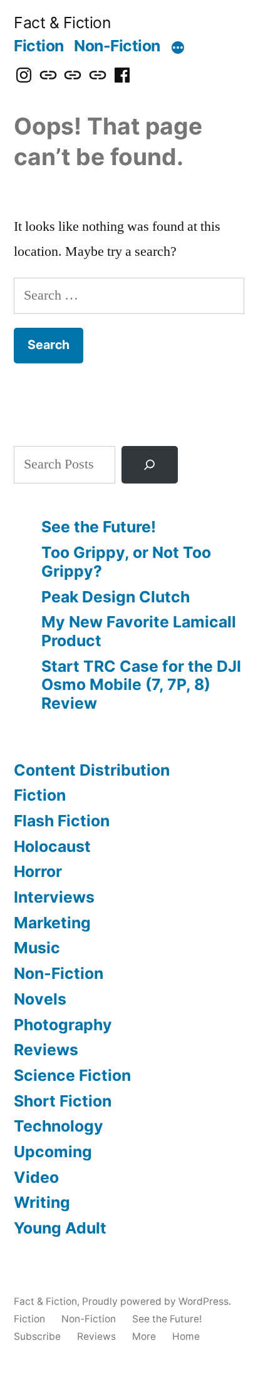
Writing (42, 1202)
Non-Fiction (117, 45)
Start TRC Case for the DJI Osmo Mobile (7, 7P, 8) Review (141, 684)
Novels (40, 999)
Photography (63, 1024)
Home (186, 1336)
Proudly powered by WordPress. (156, 1301)
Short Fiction (62, 1101)
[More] (177, 48)
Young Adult (60, 1227)
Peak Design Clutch (115, 596)
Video (36, 1177)
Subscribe (37, 1336)
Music (37, 947)
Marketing (52, 922)
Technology (58, 1126)
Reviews (46, 1049)
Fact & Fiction (62, 22)
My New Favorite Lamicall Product (138, 631)
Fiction (39, 45)
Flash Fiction (62, 820)
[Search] (149, 465)
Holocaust (52, 846)
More (144, 1336)
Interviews (54, 897)
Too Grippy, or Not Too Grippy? (126, 561)
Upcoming (53, 1151)
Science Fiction (72, 1075)
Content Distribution (92, 770)
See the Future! (98, 526)
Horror (38, 871)
